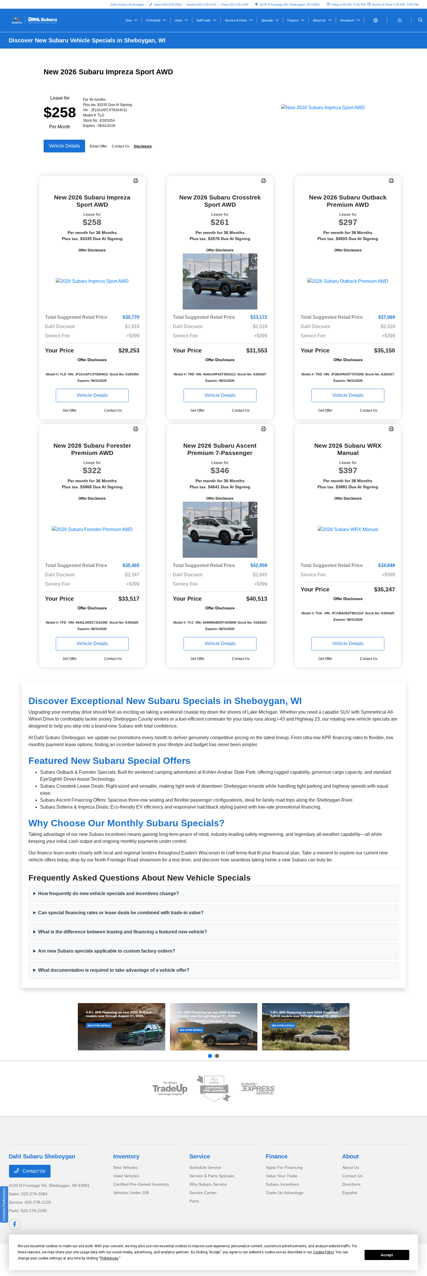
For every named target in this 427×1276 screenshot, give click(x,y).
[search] (420, 20)
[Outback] (121, 1026)
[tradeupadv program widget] (169, 1089)
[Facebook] (14, 1224)
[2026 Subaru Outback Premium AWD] (348, 281)
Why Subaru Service (208, 1184)
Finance (277, 1156)
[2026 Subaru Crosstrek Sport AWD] (220, 281)
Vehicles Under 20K (131, 1192)
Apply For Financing (284, 1167)
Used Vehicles (126, 1176)
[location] (256, 4)
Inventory (126, 1156)
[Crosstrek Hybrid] (305, 1026)
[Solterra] (213, 1026)
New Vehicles (125, 1167)
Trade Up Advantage (285, 1192)
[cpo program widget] (213, 1088)
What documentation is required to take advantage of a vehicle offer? (113, 970)
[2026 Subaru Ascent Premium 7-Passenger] (220, 530)
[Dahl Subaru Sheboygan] (35, 19)
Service (199, 1156)
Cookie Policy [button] (323, 1252)
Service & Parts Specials (211, 1176)
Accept (387, 1255)
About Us (350, 1167)
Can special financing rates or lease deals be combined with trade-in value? (121, 912)
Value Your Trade (281, 1176)
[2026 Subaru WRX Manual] (348, 530)
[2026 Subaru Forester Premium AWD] (92, 530)
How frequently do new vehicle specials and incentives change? (108, 893)
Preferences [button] (109, 1258)
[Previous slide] (210, 1056)
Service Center (203, 1192)
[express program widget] (257, 1089)
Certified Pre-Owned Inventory (141, 1184)
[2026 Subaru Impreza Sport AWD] (92, 281)
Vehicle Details (64, 145)
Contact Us (33, 1171)
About (350, 1156)
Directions (351, 1184)
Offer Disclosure (92, 250)
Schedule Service (205, 1167)
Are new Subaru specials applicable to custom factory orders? (106, 951)
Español (349, 1192)
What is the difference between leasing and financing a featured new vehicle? (122, 931)
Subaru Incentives (282, 1184)
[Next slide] (217, 1056)
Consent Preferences (4, 1204)
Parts (194, 1201)
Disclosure (143, 146)
